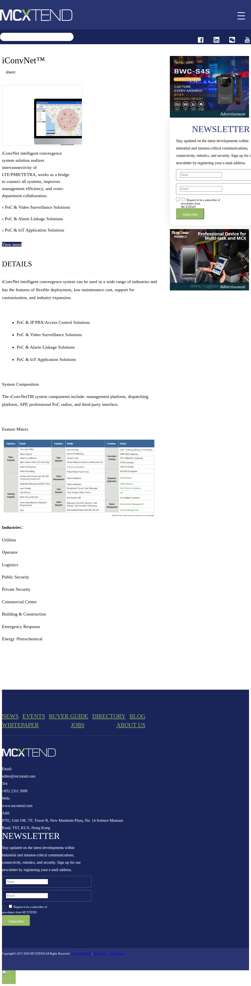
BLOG (137, 716)
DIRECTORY (109, 716)
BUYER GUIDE (68, 716)
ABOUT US (130, 725)
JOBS (77, 725)
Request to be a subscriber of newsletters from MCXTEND (200, 203)
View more (12, 244)
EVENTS (34, 716)
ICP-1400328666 (81, 953)
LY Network (117, 953)
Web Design (100, 953)
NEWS (10, 716)
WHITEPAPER (20, 725)
